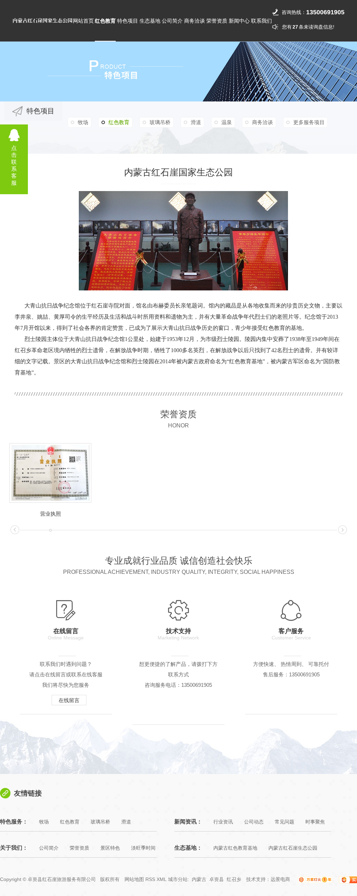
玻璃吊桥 (160, 122)
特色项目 (127, 21)
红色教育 (105, 21)
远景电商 (280, 879)
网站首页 (83, 21)
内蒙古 (199, 879)
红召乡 (234, 879)
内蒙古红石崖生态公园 (292, 848)
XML (162, 879)
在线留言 (69, 700)
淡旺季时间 (143, 848)
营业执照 (50, 514)
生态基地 (149, 21)
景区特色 (110, 848)
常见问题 (284, 822)
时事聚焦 (315, 822)
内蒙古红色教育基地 (235, 848)
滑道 (196, 122)
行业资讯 (223, 822)
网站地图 (134, 879)
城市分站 (178, 879)
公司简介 (172, 21)
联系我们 (261, 21)
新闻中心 (239, 21)
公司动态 (254, 822)
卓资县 (216, 879)
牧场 (83, 122)
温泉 (226, 122)
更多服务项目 (309, 122)
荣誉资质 (216, 21)
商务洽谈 (194, 21)
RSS (150, 879)
